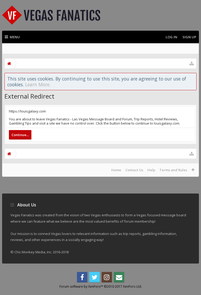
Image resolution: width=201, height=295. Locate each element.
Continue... (20, 134)
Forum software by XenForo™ (100, 286)
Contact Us (134, 170)
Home (116, 170)
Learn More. (38, 84)
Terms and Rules (173, 170)
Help (151, 170)
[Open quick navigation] (191, 63)
